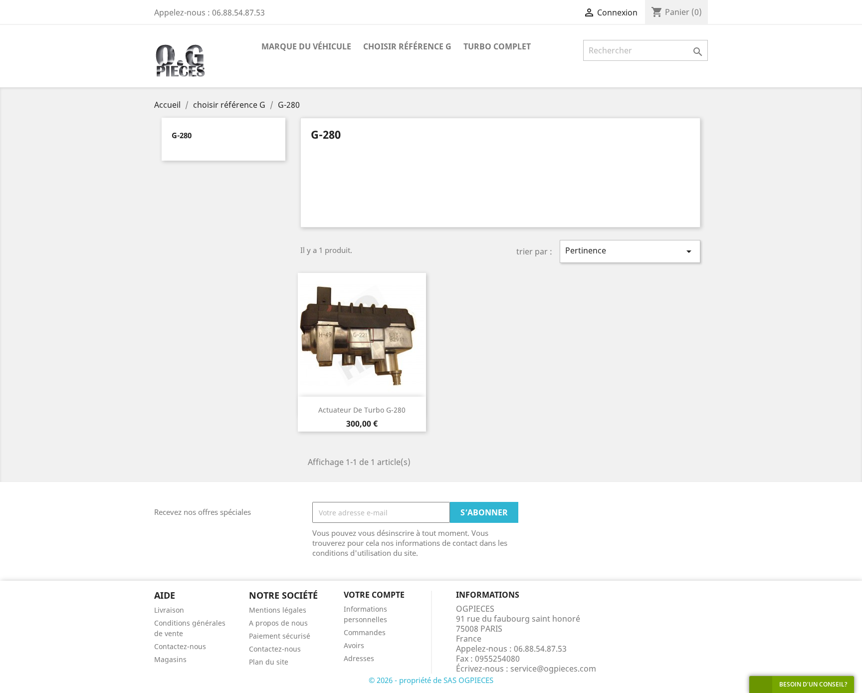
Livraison (169, 610)
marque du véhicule (306, 46)
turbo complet (497, 46)
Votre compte (374, 594)
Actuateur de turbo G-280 (362, 410)
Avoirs (354, 645)
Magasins (170, 659)
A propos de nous (278, 623)
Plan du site (268, 662)
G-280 (182, 135)
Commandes (365, 632)
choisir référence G (407, 46)
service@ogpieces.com (553, 668)
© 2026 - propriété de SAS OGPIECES (431, 680)
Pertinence (630, 251)
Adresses (359, 658)
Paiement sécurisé (279, 636)
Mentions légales (277, 610)
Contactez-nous (180, 646)
